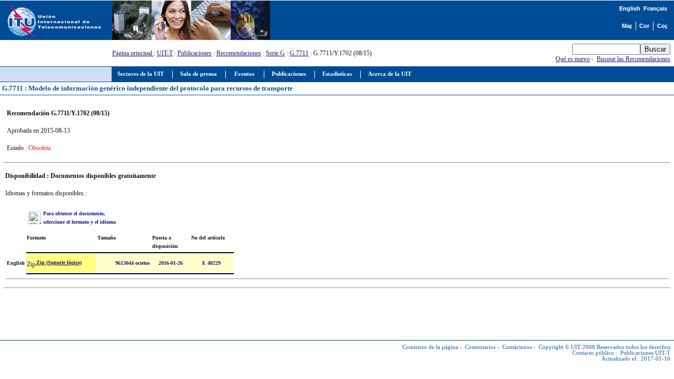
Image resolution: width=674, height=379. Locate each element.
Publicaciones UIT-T (645, 353)
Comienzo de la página (430, 347)
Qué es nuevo (573, 59)
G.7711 (299, 53)
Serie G (275, 53)
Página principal (133, 53)
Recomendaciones (238, 53)
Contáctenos (517, 347)
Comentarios (480, 347)
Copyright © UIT (560, 347)
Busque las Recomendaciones (633, 59)
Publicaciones (194, 53)
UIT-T (165, 53)
